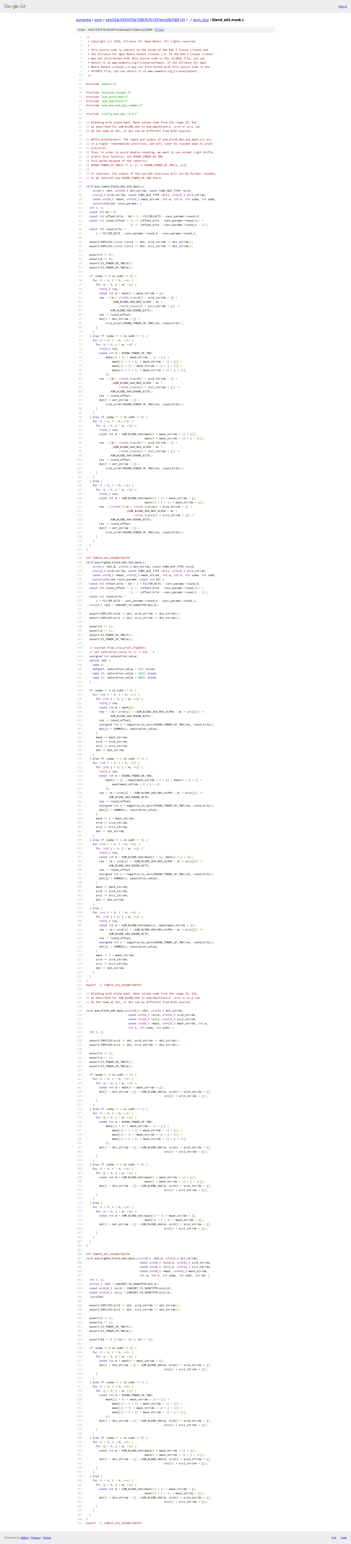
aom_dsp (201, 19)
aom (98, 19)
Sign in (342, 6)
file (159, 29)
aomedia (83, 19)
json (343, 1537)
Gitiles (24, 1538)
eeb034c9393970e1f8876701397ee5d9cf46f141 (145, 19)
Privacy (35, 1538)
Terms (47, 1538)
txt (334, 1537)
